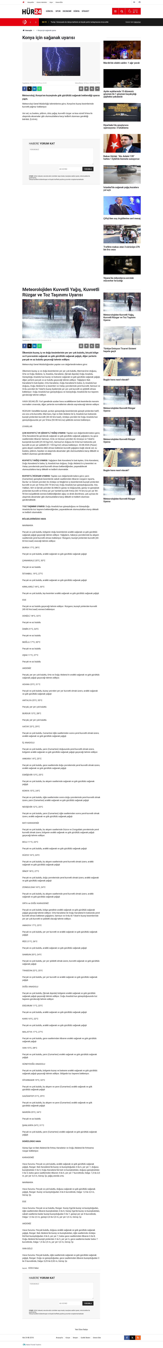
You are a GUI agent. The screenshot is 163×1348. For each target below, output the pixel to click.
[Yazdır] (81, 88)
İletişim (75, 1338)
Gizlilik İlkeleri (85, 1338)
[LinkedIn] (34, 88)
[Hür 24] (31, 11)
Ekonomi (67, 11)
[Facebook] (24, 88)
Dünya (77, 11)
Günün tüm (133, 22)
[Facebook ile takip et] (127, 1337)
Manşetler (30, 2)
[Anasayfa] (23, 2)
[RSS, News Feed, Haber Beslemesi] (138, 1337)
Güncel (49, 11)
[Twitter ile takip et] (132, 1337)
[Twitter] (29, 88)
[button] (86, 88)
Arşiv (51, 2)
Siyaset (85, 11)
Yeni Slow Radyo (81, 1329)
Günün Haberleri (42, 2)
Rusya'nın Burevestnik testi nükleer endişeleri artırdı (71, 22)
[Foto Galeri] (139, 2)
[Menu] (115, 11)
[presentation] (30, 22)
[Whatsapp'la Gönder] (39, 88)
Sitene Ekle (59, 2)
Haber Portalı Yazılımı (33, 1345)
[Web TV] (134, 2)
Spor (58, 11)
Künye (68, 1338)
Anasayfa (28, 30)
